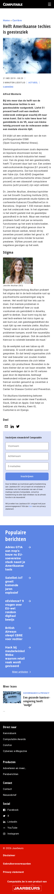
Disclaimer (9, 855)
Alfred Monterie (12, 94)
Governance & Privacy (36, 693)
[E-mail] (6, 426)
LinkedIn (12, 821)
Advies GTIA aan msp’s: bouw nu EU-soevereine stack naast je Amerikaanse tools (15, 558)
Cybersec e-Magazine (15, 751)
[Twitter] (18, 426)
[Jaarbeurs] (27, 887)
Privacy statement (13, 872)
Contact (7, 789)
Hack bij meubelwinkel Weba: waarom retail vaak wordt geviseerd (15, 657)
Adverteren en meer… (14, 768)
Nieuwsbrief (9, 795)
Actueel (33, 82)
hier (30, 506)
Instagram (13, 833)
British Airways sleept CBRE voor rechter (14, 633)
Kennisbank (9, 733)
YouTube (12, 827)
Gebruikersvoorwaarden (17, 863)
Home (6, 20)
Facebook (13, 809)
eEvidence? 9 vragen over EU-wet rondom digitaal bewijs (14, 610)
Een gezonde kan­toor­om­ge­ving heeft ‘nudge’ (36, 701)
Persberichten (10, 774)
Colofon (7, 745)
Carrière (17, 20)
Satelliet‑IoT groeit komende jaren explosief (14, 585)
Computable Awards (14, 739)
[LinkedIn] (12, 426)
